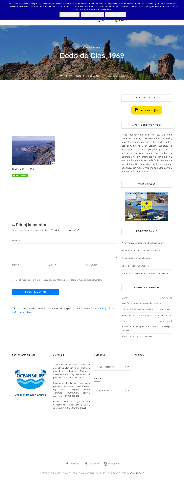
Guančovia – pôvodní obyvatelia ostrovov (141, 303)
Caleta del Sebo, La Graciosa (135, 266)
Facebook (74, 464)
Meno (15, 265)
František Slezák (130, 315)
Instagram (113, 464)
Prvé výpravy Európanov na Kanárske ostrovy (143, 243)
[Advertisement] (65, 115)
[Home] (62, 76)
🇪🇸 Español (121, 20)
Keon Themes (137, 473)
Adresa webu (91, 265)
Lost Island (149, 336)
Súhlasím (69, 14)
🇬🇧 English (103, 20)
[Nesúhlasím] (180, 9)
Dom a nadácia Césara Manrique (136, 258)
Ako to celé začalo (160, 309)
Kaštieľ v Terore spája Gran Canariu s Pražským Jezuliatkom (146, 328)
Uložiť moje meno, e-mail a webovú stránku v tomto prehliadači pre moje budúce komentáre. (59, 280)
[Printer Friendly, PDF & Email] (20, 175)
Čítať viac (116, 14)
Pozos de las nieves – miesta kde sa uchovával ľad (145, 273)
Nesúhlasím (92, 14)
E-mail (52, 265)
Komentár (17, 240)
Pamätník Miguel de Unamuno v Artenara (140, 250)
